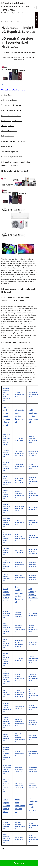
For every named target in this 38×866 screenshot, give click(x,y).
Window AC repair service (9, 131)
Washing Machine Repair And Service (13, 90)
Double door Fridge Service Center (11, 157)
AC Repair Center (6, 95)
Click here (4, 85)
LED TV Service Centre (11, 110)
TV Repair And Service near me (11, 105)
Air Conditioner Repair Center (10, 152)
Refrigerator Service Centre (13, 141)
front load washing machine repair (11, 121)
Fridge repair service (7, 136)
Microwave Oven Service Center (11, 116)
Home (3, 22)
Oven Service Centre (7, 146)
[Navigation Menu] (34, 7)
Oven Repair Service (7, 126)
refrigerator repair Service (9, 100)
